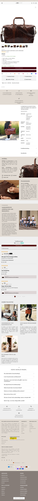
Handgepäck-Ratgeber (23, 489)
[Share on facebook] (5, 262)
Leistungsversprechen (32, 428)
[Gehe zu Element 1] (3, 46)
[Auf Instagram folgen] (6, 460)
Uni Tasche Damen (23, 480)
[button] (4, 51)
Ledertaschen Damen (4, 475)
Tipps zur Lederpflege (24, 198)
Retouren (22, 428)
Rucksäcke (3, 482)
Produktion (30, 425)
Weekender (3, 489)
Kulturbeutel (3, 493)
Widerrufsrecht (3, 441)
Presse (30, 431)
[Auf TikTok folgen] (11, 460)
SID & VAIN (3, 49)
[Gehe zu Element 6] (17, 46)
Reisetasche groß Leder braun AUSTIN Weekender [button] (11, 277)
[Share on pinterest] (2, 262)
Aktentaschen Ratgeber (23, 493)
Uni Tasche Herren (23, 482)
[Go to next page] (25, 296)
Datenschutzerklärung (4, 440)
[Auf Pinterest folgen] (9, 460)
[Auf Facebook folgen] (1, 460)
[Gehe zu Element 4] (11, 46)
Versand (6, 56)
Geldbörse (3, 494)
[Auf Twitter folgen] (4, 460)
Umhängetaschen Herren (5, 480)
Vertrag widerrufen (19, 498)
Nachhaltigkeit (31, 426)
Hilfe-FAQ (22, 430)
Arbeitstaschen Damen (23, 477)
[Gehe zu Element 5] (14, 46)
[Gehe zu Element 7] (20, 46)
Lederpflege (22, 487)
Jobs (30, 430)
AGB (2, 438)
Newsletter (22, 433)
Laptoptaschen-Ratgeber (23, 491)
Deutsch (23, 462)
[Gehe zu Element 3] (9, 46)
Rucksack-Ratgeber (23, 494)
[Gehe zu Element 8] (23, 46)
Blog (22, 431)
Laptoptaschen (22, 475)
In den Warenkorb (19, 68)
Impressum (3, 443)
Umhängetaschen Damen (5, 479)
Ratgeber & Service (24, 425)
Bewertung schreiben (19, 245)
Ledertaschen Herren (4, 477)
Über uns (30, 423)
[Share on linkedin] (3, 262)
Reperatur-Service (24, 426)
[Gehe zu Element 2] (6, 46)
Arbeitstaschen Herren (23, 479)
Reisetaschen (3, 487)
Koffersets (2, 491)
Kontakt (22, 423)
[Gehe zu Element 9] (26, 46)
